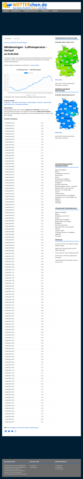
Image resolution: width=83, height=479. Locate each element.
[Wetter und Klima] (41, 8)
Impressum (33, 465)
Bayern (57, 171)
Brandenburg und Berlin (62, 173)
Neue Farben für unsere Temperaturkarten (67, 253)
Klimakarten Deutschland (31, 11)
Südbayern (58, 201)
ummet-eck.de (59, 469)
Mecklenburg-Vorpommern (62, 179)
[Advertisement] (41, 24)
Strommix (55, 11)
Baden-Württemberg (60, 170)
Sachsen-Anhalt (59, 193)
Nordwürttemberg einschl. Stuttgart (66, 186)
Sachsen (57, 191)
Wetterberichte (15, 11)
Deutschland (58, 175)
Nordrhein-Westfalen (61, 184)
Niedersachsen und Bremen (63, 180)
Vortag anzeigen (34, 65)
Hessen (57, 177)
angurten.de (59, 465)
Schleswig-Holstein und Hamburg (65, 195)
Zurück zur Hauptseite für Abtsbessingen (15, 42)
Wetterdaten (45, 11)
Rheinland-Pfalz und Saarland (64, 188)
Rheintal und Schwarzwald (63, 190)
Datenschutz (34, 467)
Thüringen (58, 202)
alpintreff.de (59, 467)
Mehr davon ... (59, 80)
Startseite (6, 11)
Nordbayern (58, 182)
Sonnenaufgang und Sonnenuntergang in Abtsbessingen (23, 427)
